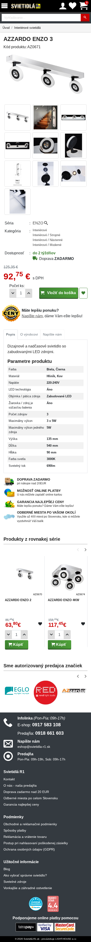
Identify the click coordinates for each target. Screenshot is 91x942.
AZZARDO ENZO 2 (18, 600)
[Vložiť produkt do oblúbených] (40, 624)
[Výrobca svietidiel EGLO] (17, 690)
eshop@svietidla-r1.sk (34, 746)
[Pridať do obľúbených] (83, 293)
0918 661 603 (41, 733)
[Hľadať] (85, 18)
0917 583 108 (39, 724)
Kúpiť (17, 644)
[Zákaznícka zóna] (63, 6)
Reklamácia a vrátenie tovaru (25, 837)
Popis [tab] (10, 334)
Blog (7, 869)
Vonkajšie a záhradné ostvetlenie (28, 888)
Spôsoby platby (15, 830)
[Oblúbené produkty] (72, 6)
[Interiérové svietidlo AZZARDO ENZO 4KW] (67, 576)
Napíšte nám (32, 316)
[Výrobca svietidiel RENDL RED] (45, 692)
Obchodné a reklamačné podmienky (30, 824)
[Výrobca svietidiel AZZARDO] (74, 690)
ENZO (38, 223)
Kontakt (9, 779)
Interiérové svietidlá (27, 27)
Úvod (6, 27)
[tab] (11, 334)
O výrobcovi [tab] (29, 334)
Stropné (55, 235)
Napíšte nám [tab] (52, 334)
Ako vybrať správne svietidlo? (25, 875)
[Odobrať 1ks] (12, 293)
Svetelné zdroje (15, 882)
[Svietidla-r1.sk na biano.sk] (53, 903)
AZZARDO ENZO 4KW (63, 600)
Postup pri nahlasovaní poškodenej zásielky (36, 843)
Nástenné (56, 240)
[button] (79, 549)
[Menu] (5, 6)
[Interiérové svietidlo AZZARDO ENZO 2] (24, 576)
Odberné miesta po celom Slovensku (31, 798)
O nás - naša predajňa (20, 785)
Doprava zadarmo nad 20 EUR (26, 792)
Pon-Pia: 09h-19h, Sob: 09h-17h (41, 759)
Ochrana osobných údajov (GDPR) (29, 849)
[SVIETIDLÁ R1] (26, 6)
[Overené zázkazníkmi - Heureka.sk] (36, 903)
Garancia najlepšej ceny (21, 804)
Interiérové (40, 230)
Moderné (55, 245)
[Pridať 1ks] (28, 293)
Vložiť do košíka (61, 293)
